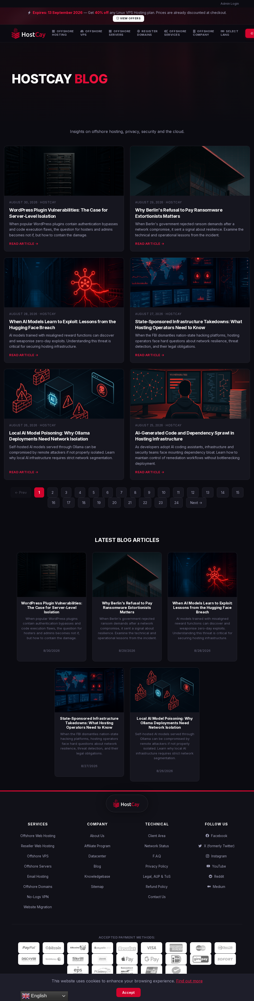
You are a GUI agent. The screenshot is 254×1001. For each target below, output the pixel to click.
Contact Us (157, 897)
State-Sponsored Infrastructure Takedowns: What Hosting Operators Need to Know (89, 723)
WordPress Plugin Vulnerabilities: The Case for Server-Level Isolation (51, 607)
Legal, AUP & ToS (157, 876)
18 (84, 502)
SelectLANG (230, 33)
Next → (196, 502)
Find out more (189, 980)
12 (192, 492)
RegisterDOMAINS (147, 33)
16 (53, 502)
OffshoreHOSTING (63, 33)
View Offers (130, 18)
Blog (97, 866)
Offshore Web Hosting (37, 836)
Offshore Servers (38, 866)
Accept (128, 992)
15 (237, 492)
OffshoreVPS (91, 33)
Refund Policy (157, 887)
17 (68, 502)
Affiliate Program (97, 846)
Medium (218, 887)
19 (99, 502)
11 (178, 492)
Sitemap (97, 887)
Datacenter (97, 856)
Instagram (218, 856)
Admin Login (229, 3)
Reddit (218, 876)
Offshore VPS (38, 856)
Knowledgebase (97, 876)
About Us (97, 836)
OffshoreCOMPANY (203, 33)
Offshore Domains (37, 887)
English (38, 995)
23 (161, 502)
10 (163, 492)
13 (207, 492)
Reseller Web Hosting (37, 846)
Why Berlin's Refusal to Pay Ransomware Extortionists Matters (127, 607)
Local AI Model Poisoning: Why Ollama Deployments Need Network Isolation (164, 723)
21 (129, 502)
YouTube (218, 866)
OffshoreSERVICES (175, 33)
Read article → (23, 244)
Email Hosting (37, 876)
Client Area (156, 836)
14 (222, 492)
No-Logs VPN (38, 897)
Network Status (157, 846)
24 (176, 502)
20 (114, 502)
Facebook (218, 836)
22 (145, 502)
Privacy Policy (157, 866)
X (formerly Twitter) (218, 846)
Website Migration (38, 907)
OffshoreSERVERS (120, 33)
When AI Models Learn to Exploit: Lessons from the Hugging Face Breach (202, 607)
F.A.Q (157, 856)
